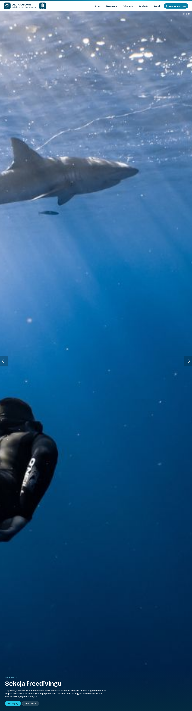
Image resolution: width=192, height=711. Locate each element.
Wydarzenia (111, 6)
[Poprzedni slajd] (4, 361)
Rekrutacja (128, 6)
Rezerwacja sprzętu (176, 6)
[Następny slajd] (188, 361)
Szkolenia (143, 6)
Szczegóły (13, 703)
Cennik (157, 6)
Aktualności (30, 703)
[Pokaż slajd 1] (184, 14)
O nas (97, 6)
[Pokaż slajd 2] (186, 14)
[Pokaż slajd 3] (189, 14)
